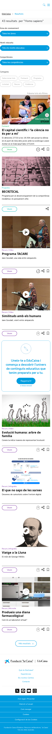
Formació (24, 78)
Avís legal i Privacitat (26, 699)
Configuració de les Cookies (26, 720)
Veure (9, 149)
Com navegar (26, 709)
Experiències (26, 674)
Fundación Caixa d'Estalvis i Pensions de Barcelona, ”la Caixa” (26, 728)
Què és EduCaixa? (26, 670)
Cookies (26, 714)
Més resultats (25, 643)
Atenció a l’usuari (26, 704)
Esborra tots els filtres (37, 93)
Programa (37, 78)
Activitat (5, 84)
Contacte (26, 681)
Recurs (17, 84)
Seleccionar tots (8, 78)
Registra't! (26, 380)
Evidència (29, 84)
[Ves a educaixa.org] (13, 5)
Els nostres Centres (26, 678)
